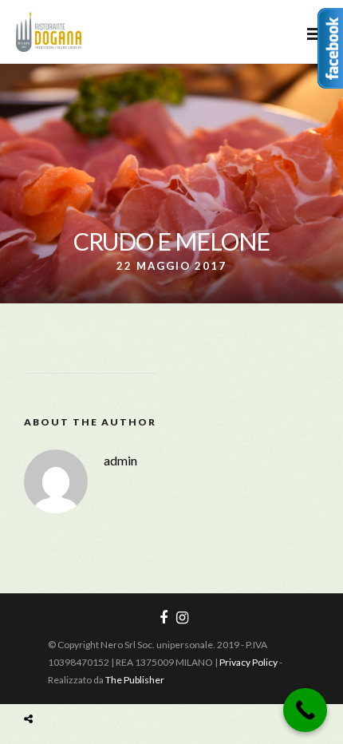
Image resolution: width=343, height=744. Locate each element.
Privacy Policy (248, 662)
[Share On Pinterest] (77, 681)
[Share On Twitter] (54, 681)
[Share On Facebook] (32, 681)
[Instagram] (181, 618)
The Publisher (134, 680)
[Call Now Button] (305, 710)
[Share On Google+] (103, 681)
